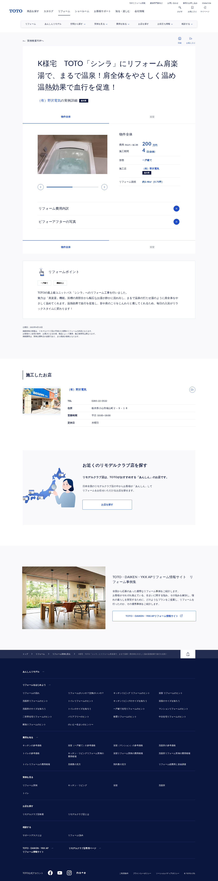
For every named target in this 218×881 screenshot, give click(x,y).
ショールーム (82, 11)
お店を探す (107, 504)
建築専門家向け (156, 3)
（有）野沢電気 (49, 100)
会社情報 (139, 11)
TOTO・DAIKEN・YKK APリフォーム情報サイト (152, 616)
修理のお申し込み (190, 3)
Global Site (206, 3)
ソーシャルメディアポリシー (167, 873)
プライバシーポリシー (142, 873)
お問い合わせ (172, 3)
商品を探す (33, 11)
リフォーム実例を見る (61, 654)
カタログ (48, 11)
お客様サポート (102, 11)
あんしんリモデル (31, 672)
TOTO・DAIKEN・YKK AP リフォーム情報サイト (35, 850)
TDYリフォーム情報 (137, 3)
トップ (25, 654)
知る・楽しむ (123, 11)
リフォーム (64, 11)
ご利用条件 (123, 873)
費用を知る (28, 738)
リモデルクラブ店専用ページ (82, 848)
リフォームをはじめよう (34, 685)
